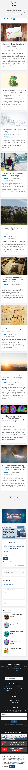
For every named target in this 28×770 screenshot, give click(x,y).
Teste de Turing (14, 623)
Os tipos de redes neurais (16, 631)
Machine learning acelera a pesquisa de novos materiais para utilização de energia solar (13, 377)
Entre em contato (14, 670)
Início (8, 686)
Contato (15, 692)
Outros (5, 595)
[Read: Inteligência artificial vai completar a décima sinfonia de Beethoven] (14, 315)
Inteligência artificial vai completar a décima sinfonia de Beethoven (13, 330)
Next (15, 500)
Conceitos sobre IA (9, 95)
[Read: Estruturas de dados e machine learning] (14, 119)
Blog (8, 690)
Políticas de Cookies (15, 700)
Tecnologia (6, 600)
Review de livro (7, 598)
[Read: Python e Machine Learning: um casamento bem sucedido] (14, 80)
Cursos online (8, 688)
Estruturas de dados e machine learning (14, 131)
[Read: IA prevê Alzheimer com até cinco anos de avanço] (14, 162)
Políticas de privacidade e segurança (15, 699)
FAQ (21, 688)
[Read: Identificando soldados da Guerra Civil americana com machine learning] (14, 266)
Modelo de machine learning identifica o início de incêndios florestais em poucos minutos (13, 468)
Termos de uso (15, 702)
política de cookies (17, 759)
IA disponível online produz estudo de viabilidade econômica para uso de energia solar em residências (13, 231)
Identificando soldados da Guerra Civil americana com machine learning (12, 280)
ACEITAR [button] (12, 766)
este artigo (17, 762)
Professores (21, 690)
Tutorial (5, 603)
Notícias (6, 178)
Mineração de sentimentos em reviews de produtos (14, 45)
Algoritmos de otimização (16, 614)
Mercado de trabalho (9, 589)
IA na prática (7, 49)
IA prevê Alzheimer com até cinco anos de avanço (12, 175)
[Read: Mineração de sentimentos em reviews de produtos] (14, 32)
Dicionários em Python (15, 648)
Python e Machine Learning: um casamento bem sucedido (14, 91)
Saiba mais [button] (5, 766)
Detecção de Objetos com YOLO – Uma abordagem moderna (16, 641)
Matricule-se (21, 686)
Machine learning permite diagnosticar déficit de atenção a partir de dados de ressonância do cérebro (13, 419)
